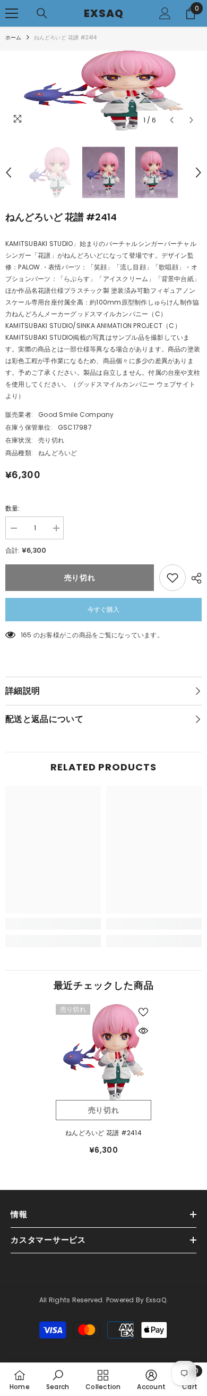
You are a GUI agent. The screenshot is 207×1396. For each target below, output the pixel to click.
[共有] (194, 578)
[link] (53, 924)
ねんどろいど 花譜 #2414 (103, 1132)
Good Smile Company (76, 414)
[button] (171, 120)
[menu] (11, 13)
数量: (12, 508)
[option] (103, 90)
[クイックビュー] (143, 1031)
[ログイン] (165, 13)
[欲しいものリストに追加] (172, 577)
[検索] (42, 13)
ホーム (13, 38)
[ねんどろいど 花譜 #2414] (103, 1052)
